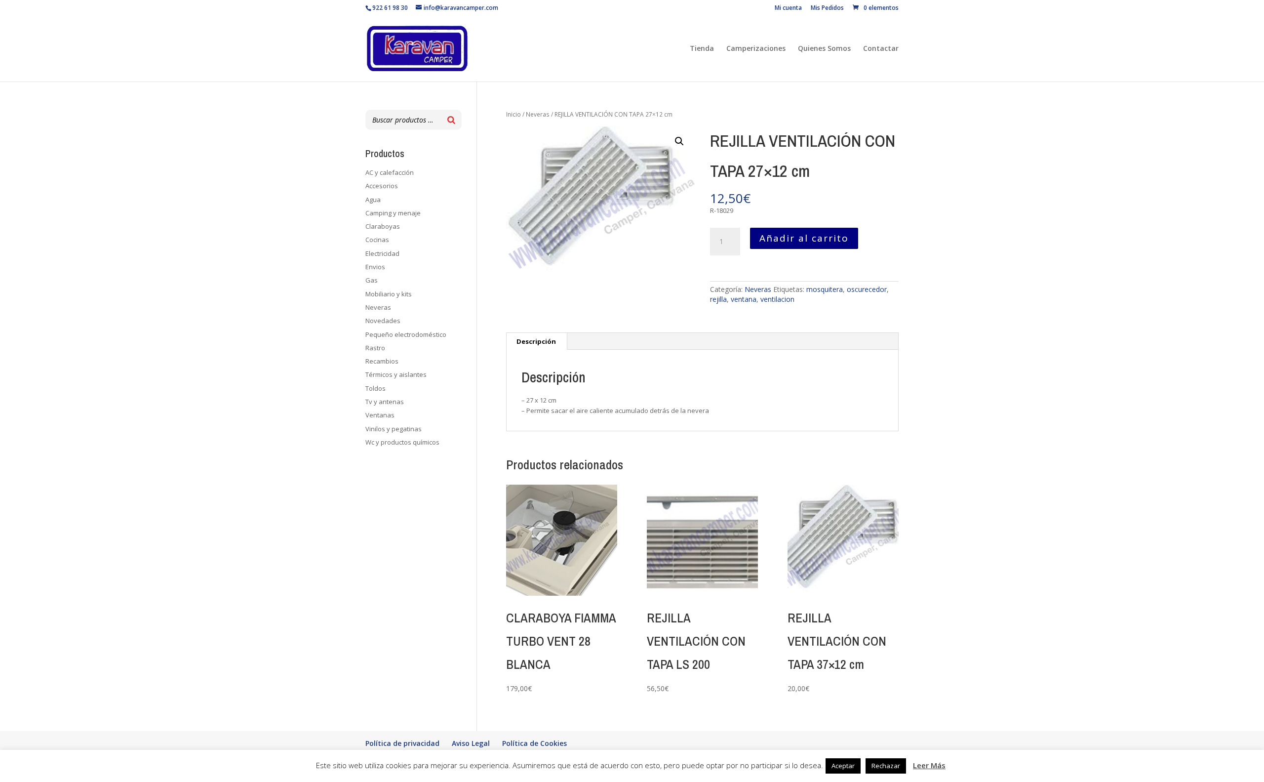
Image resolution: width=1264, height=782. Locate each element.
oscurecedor (867, 289)
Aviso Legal (471, 743)
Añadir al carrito (804, 238)
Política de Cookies (534, 743)
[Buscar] (451, 119)
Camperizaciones (756, 49)
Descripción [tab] (536, 341)
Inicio (513, 114)
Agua (373, 199)
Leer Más (929, 765)
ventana (743, 299)
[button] (679, 141)
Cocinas (377, 239)
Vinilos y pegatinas (393, 428)
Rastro (375, 347)
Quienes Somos (824, 49)
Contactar (881, 49)
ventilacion (777, 299)
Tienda (702, 49)
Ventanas (380, 415)
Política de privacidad (402, 743)
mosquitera (824, 289)
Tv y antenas (384, 401)
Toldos (375, 388)
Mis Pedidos (827, 8)
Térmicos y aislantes (396, 374)
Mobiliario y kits (388, 293)
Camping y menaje (393, 212)
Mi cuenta (788, 8)
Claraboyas (382, 226)
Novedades (382, 320)
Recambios (381, 361)
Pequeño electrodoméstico (405, 334)
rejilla (718, 299)
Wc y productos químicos (402, 442)
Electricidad (382, 253)
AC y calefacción (389, 172)
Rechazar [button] (885, 765)
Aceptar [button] (843, 765)
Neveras (538, 114)
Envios (375, 266)
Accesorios (381, 185)
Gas (371, 280)
